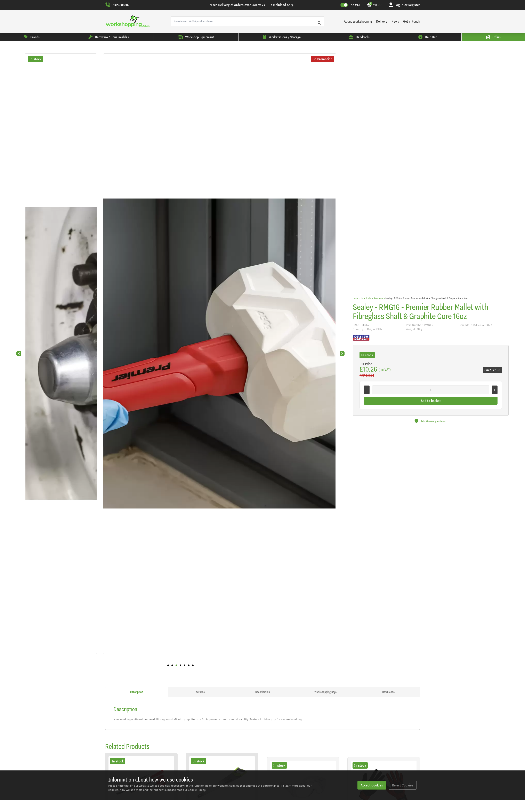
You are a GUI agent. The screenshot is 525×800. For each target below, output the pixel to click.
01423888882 (120, 4)
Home (355, 298)
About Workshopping (358, 21)
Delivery (381, 21)
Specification (262, 692)
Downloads (388, 692)
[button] (168, 665)
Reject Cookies (402, 785)
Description (136, 692)
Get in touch (411, 21)
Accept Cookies (372, 785)
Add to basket (431, 400)
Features (200, 692)
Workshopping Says (325, 692)
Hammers (378, 298)
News (395, 21)
